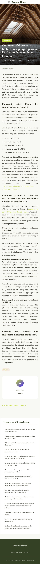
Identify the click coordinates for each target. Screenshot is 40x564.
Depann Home (16, 2)
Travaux (6, 40)
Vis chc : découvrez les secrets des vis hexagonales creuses (17, 450)
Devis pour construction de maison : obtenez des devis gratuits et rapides (19, 498)
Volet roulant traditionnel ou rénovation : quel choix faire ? (19, 444)
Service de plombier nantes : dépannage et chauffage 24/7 (18, 520)
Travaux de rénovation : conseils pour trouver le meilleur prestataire (20, 430)
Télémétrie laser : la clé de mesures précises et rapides (19, 513)
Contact (27, 552)
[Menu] (31, 2)
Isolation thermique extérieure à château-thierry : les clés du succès (20, 464)
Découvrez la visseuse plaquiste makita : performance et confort (18, 471)
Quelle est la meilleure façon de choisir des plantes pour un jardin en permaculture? (18, 527)
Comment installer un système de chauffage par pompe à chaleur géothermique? (20, 457)
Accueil (4, 68)
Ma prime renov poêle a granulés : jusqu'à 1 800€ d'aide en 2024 (19, 478)
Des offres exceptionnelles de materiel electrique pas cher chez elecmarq (17, 491)
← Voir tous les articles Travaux (14, 405)
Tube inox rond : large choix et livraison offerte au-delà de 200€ (20, 437)
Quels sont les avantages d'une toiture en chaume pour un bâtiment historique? (18, 484)
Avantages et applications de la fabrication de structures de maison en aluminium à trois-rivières (19, 506)
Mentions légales (16, 552)
